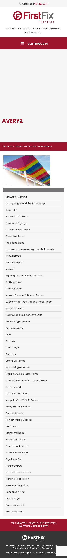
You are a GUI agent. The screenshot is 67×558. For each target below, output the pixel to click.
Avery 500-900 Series (33, 146)
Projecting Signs (15, 242)
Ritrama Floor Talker (17, 478)
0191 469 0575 (41, 3)
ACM (8, 334)
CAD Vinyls (16, 146)
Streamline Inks (14, 511)
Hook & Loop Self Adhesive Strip (24, 314)
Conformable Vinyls (17, 446)
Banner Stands (14, 413)
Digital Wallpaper (15, 433)
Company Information (17, 28)
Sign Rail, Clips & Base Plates (22, 373)
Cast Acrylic (12, 347)
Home (6, 146)
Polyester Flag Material (19, 419)
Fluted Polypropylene (18, 321)
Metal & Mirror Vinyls (17, 452)
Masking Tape (14, 288)
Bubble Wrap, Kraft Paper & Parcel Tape (29, 301)
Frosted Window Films (18, 472)
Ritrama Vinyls (14, 387)
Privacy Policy (52, 545)
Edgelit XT (11, 210)
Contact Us (36, 32)
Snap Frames (13, 255)
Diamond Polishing (16, 196)
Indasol (10, 269)
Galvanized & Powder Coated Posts (26, 380)
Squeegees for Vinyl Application (24, 275)
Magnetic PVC (14, 465)
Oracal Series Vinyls (17, 393)
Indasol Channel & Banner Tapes (24, 295)
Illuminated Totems (17, 216)
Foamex (10, 341)
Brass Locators (14, 308)
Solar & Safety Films (17, 485)
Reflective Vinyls (15, 492)
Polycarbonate (14, 328)
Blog (26, 32)
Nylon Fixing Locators (17, 367)
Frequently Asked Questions (45, 28)
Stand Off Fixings (15, 360)
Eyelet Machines (15, 236)
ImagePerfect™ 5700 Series (22, 400)
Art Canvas (12, 426)
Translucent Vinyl (15, 439)
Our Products (37, 44)
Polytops (11, 354)
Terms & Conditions (15, 545)
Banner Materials (15, 505)
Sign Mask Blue (14, 459)
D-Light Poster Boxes (18, 229)
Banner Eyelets (14, 262)
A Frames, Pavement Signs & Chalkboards (30, 249)
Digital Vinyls (13, 498)
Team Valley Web (52, 552)
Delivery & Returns (35, 545)
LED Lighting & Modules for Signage (25, 203)
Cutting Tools (14, 282)
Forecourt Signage (16, 223)
